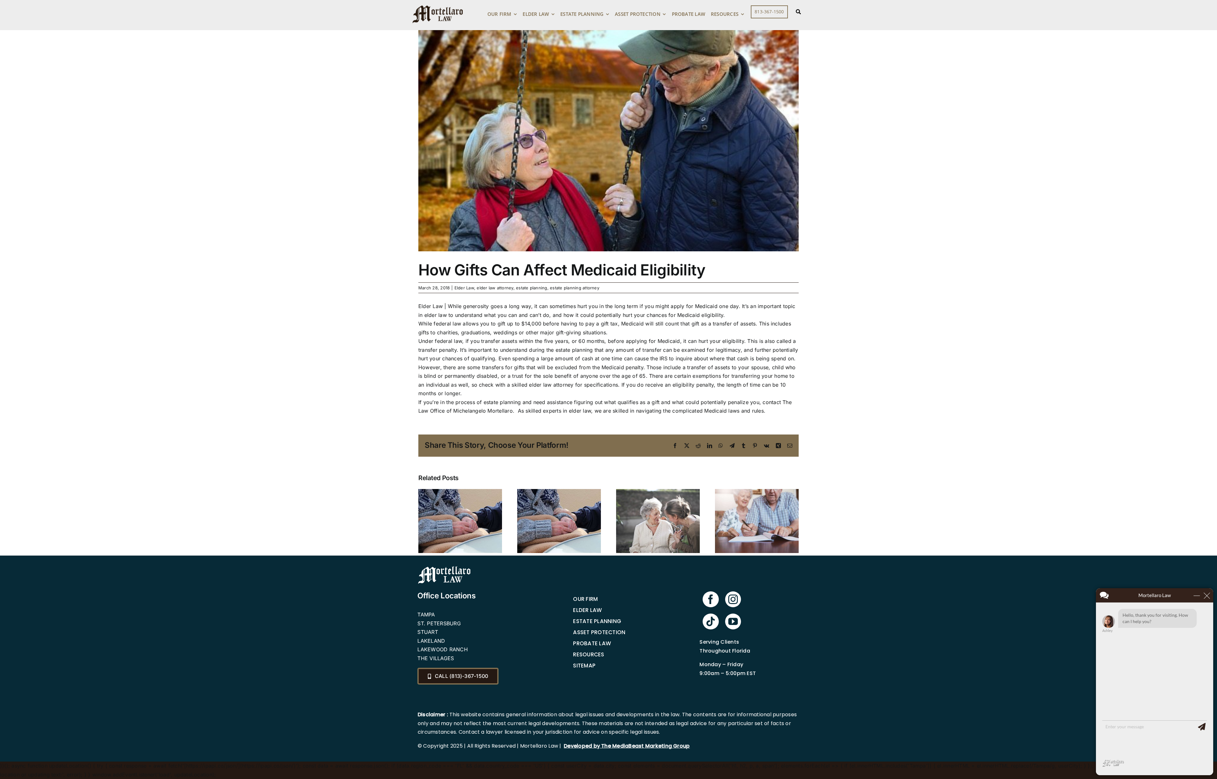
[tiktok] (710, 621)
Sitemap (584, 665)
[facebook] (710, 599)
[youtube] (733, 621)
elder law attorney (495, 287)
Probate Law (592, 643)
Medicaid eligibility (700, 315)
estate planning (531, 287)
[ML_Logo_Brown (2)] (438, 4)
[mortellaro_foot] (444, 567)
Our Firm (585, 599)
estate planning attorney (574, 287)
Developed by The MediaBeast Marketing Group (627, 746)
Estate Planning (597, 621)
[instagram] (733, 599)
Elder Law (464, 287)
